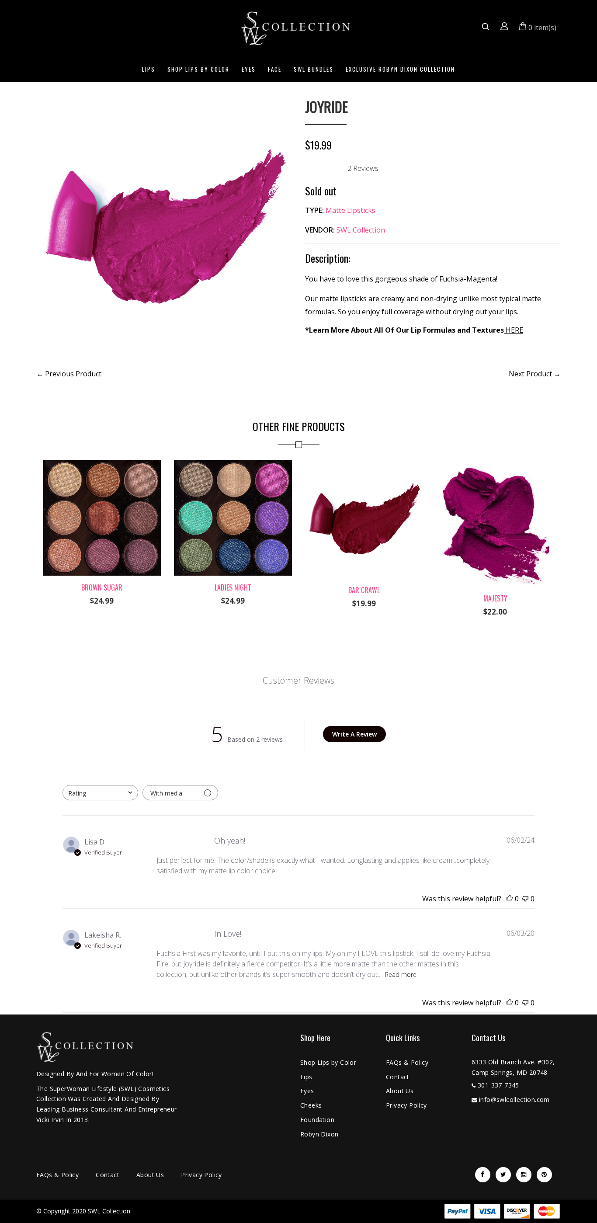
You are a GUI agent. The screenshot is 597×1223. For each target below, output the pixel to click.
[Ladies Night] (233, 465)
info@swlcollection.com (514, 1099)
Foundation (317, 1119)
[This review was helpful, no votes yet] (510, 898)
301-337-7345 (498, 1085)
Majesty (495, 598)
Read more (401, 974)
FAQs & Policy (407, 1062)
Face (274, 69)
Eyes (249, 69)
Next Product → (535, 374)
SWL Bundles (313, 69)
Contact (398, 1077)
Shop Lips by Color (198, 69)
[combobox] (100, 792)
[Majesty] (495, 465)
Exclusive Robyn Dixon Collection (400, 69)
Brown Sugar (101, 587)
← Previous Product (68, 374)
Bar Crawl (364, 590)
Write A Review (354, 734)
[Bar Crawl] (364, 465)
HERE (513, 330)
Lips (148, 69)
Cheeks (311, 1105)
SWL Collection (361, 230)
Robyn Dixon (319, 1134)
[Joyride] (164, 105)
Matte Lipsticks (350, 210)
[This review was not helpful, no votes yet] (525, 898)
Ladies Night (233, 587)
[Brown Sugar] (102, 465)
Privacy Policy (406, 1105)
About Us (399, 1091)
